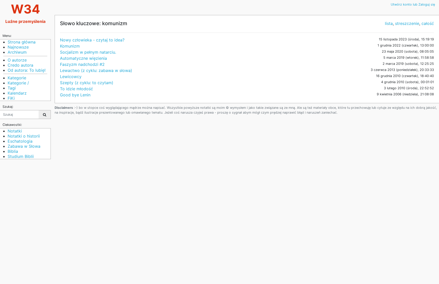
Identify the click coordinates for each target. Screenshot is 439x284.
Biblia (13, 151)
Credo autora (20, 65)
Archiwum (17, 52)
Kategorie (17, 77)
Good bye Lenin (75, 94)
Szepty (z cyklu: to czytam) (86, 82)
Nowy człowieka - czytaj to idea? (92, 39)
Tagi (12, 88)
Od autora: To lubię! (26, 70)
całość (427, 23)
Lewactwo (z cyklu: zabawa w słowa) (96, 70)
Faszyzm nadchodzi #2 (82, 64)
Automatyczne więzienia (83, 58)
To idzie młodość (76, 88)
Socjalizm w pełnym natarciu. (88, 52)
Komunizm (70, 46)
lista (389, 23)
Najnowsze (18, 47)
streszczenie (407, 23)
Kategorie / (18, 82)
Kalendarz (17, 93)
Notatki (15, 130)
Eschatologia (20, 141)
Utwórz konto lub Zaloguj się (413, 4)
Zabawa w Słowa (24, 146)
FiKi (11, 98)
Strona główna (22, 41)
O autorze (17, 60)
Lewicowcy (71, 76)
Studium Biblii (21, 156)
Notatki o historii (24, 136)
